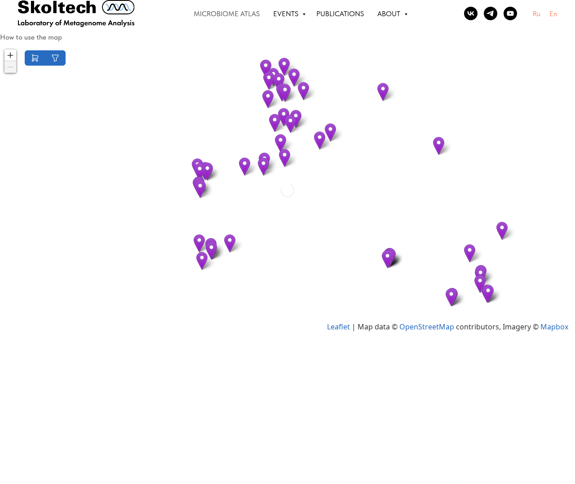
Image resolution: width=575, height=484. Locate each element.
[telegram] (490, 13)
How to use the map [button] (31, 37)
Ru (536, 13)
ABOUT (389, 13)
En (553, 13)
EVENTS (286, 13)
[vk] (471, 13)
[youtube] (510, 13)
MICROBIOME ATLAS (227, 13)
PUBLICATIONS (340, 13)
